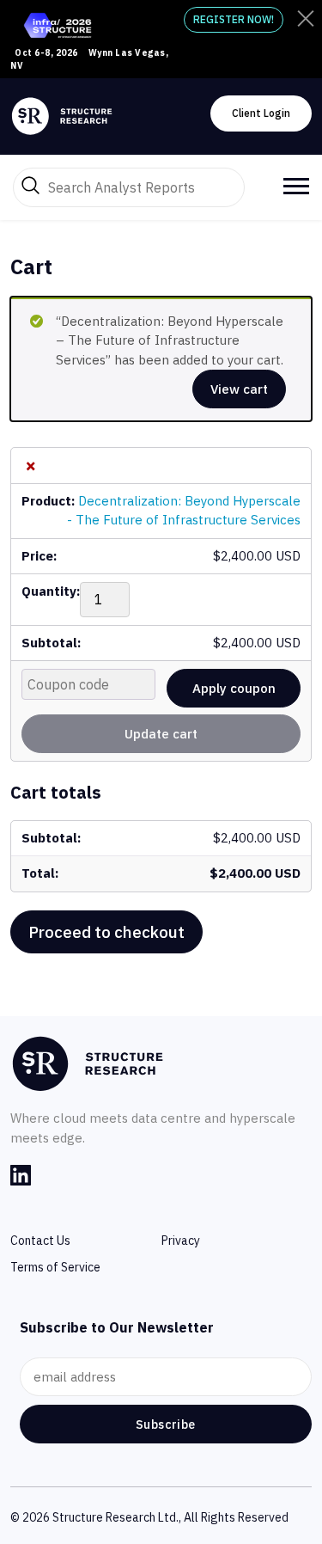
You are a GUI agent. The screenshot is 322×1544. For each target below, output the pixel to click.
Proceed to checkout (106, 932)
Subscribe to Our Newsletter (117, 1327)
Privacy (180, 1240)
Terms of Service (55, 1267)
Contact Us (40, 1240)
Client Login (261, 113)
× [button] (31, 465)
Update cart (161, 734)
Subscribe (166, 1424)
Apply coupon (234, 688)
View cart (239, 389)
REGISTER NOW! (233, 19)
